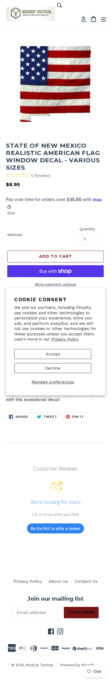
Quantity (87, 229)
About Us (58, 581)
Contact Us (86, 581)
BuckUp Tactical (39, 665)
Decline (52, 368)
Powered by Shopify (77, 665)
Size (11, 213)
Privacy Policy (65, 339)
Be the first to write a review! (55, 528)
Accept (53, 354)
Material (14, 234)
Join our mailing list (55, 598)
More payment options (55, 284)
